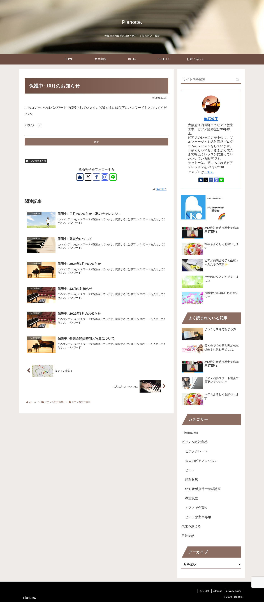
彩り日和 (205, 590)
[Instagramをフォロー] (104, 177)
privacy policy (233, 590)
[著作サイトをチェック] (80, 177)
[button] (237, 80)
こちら (209, 172)
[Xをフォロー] (88, 177)
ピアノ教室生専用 (37, 161)
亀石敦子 (211, 119)
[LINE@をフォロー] (113, 177)
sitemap (217, 590)
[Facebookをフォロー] (96, 177)
